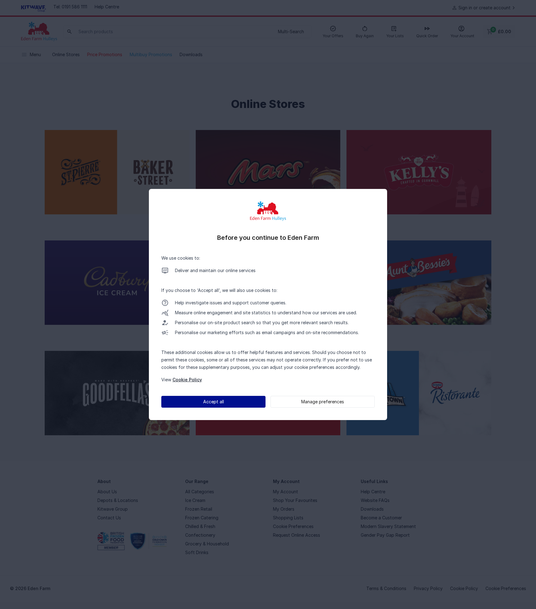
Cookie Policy (187, 379)
